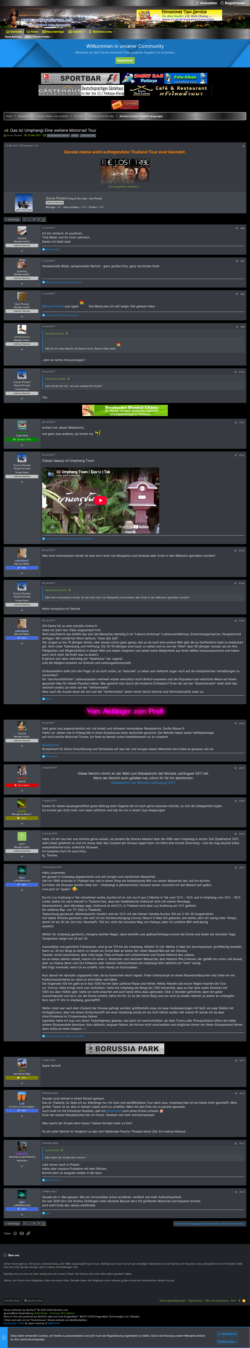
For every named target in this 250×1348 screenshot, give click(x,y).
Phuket (98, 198)
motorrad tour (88, 135)
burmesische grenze (58, 135)
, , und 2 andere (65, 1036)
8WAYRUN (54, 1323)
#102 (242, 455)
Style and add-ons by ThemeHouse (25, 1319)
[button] (84, 31)
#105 (242, 620)
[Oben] (239, 1300)
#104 (242, 583)
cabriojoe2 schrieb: (56, 590)
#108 (242, 801)
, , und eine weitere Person (69, 538)
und (53, 1180)
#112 (242, 1093)
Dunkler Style (12, 1300)
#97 (242, 261)
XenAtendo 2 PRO (14, 1323)
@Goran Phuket (53, 306)
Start (233, 1300)
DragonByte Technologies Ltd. (112, 1316)
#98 (242, 294)
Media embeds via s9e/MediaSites (67, 1319)
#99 (242, 326)
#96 (242, 228)
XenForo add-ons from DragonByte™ (58, 1316)
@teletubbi (113, 1111)
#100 (242, 372)
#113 (242, 1143)
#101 (242, 422)
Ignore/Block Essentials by (39, 1313)
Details (135, 1316)
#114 (242, 1192)
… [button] (29, 219)
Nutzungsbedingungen (173, 1300)
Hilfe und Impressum (216, 1300)
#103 (242, 550)
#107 (242, 768)
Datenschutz (195, 1300)
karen (75, 135)
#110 (242, 867)
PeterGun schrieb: (55, 378)
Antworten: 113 (30, 145)
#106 (242, 723)
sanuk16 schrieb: (54, 333)
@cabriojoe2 (51, 745)
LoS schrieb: (52, 1150)
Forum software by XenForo (36, 1309)
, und (64, 282)
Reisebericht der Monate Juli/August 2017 (143, 783)
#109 (242, 834)
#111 (242, 1060)
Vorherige (13, 219)
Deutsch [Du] (35, 1300)
